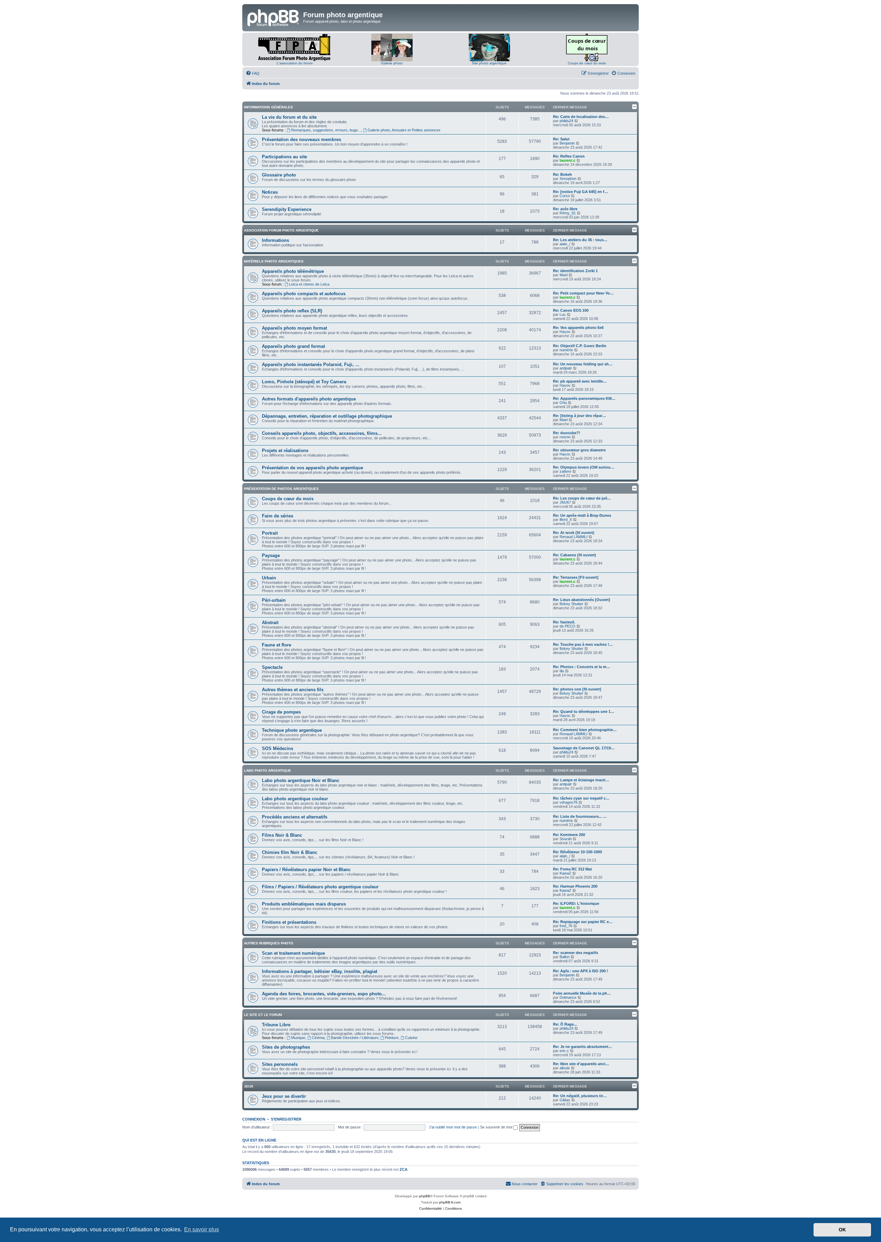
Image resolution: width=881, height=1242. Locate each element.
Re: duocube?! (566, 433)
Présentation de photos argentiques (281, 489)
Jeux (248, 1086)
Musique (298, 1038)
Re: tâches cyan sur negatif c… (581, 798)
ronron (565, 437)
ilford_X (566, 519)
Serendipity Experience (286, 209)
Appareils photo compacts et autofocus (304, 293)
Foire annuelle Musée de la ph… (582, 993)
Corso (565, 196)
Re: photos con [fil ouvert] (577, 689)
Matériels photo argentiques (274, 261)
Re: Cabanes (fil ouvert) (574, 555)
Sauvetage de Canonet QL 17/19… (584, 748)
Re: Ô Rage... (565, 1024)
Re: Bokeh (562, 174)
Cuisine (411, 1038)
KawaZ (565, 873)
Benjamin (567, 143)
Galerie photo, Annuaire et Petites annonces (404, 130)
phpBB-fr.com (449, 1202)
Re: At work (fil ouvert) (573, 533)
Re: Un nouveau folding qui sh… (583, 364)
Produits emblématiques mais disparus (304, 904)
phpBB (424, 1196)
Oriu (563, 402)
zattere (565, 471)
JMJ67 (565, 502)
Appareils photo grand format (293, 346)
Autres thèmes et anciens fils (292, 689)
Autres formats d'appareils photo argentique (309, 398)
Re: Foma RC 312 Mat (572, 869)
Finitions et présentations (289, 922)
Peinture (392, 1038)
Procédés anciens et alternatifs (294, 817)
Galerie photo (392, 63)
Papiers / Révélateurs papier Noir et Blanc (306, 869)
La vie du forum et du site (289, 117)
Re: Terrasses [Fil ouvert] (575, 577)
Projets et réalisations (285, 450)
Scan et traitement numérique (293, 953)
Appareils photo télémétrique (293, 271)
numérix (566, 350)
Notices (270, 192)
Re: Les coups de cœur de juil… (582, 498)
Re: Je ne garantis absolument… (582, 1047)
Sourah (566, 839)
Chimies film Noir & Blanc (289, 852)
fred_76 (566, 926)
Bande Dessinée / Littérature (355, 1038)
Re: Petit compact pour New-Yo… (583, 293)
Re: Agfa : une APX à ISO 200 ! (580, 971)
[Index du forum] (273, 17)
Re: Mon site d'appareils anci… (581, 1064)
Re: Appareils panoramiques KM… (584, 398)
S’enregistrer (286, 1119)
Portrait (270, 533)
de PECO (567, 626)
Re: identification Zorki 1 (575, 271)
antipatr (566, 368)
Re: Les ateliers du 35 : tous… (580, 240)
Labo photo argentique (267, 770)
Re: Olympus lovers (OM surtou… (583, 467)
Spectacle (272, 667)
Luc (563, 314)
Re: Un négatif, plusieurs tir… (580, 1096)
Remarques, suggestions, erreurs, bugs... (326, 130)
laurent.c (567, 160)
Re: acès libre (565, 209)
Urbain (269, 577)
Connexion (253, 1119)
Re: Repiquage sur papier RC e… (583, 922)
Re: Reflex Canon (569, 156)
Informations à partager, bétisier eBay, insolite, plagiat (319, 971)
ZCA (403, 1169)
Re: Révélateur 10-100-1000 (577, 852)
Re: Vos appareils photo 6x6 (578, 327)
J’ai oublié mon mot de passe (453, 1127)
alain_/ (565, 244)
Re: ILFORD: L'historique (576, 903)
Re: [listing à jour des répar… (579, 416)
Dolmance (568, 997)
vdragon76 (568, 802)
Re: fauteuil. (564, 622)
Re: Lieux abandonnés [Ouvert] (581, 600)
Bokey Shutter (571, 604)
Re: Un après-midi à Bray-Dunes (582, 515)
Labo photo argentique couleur (295, 798)
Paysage (271, 555)
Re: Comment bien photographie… (585, 730)
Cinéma (318, 1038)
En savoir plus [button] (201, 1229)
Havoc (565, 332)
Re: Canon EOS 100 (570, 310)
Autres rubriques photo (268, 943)
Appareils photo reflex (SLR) (292, 310)
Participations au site (284, 156)
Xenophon (568, 178)
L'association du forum (294, 63)
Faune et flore (276, 644)
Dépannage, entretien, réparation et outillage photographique (327, 416)
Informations (275, 240)
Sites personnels (280, 1064)
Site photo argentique (489, 63)
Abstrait (270, 622)
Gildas (565, 1100)
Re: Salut (561, 139)
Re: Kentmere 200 (569, 835)
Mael (563, 275)
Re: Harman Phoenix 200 (575, 886)
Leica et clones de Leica (309, 284)
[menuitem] (252, 73)
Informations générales (268, 107)
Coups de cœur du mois (587, 63)
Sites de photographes (286, 1047)
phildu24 (566, 121)
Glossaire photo (279, 175)
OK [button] (842, 1229)
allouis (565, 1068)
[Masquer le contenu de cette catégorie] (634, 106)
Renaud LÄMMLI (573, 537)
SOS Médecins (277, 748)
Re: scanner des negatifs (575, 953)
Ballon (565, 957)
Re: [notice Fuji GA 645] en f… (580, 192)
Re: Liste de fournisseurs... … (580, 816)
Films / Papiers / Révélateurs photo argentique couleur (320, 886)
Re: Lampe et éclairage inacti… (581, 780)
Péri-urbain (274, 600)
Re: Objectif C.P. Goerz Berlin (579, 346)
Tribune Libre (276, 1024)
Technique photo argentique (292, 730)
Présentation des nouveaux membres (301, 139)
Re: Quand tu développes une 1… (583, 711)
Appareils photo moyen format (294, 328)
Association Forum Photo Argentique (281, 230)
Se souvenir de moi (496, 1127)
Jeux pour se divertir (284, 1096)
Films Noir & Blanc (282, 835)
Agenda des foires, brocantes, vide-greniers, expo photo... (324, 993)
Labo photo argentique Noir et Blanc (300, 780)
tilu (562, 671)
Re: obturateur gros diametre (579, 450)
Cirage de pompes (281, 712)
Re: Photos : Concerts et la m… (581, 667)
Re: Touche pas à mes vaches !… (583, 644)
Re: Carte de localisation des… (581, 117)
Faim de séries (277, 515)
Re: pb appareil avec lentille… (580, 381)
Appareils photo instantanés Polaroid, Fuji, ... (310, 364)
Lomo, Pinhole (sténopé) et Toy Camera (304, 381)
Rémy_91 (568, 213)
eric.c (564, 1051)
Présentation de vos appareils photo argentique (312, 467)
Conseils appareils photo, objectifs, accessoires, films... (322, 433)
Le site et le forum (263, 1015)
